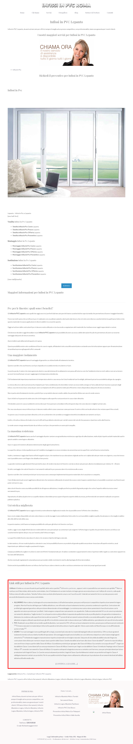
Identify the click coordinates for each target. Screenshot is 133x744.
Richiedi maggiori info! (30, 726)
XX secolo (105, 611)
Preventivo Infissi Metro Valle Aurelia (66, 715)
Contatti (110, 13)
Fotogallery (63, 13)
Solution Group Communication (79, 739)
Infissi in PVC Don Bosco (66, 708)
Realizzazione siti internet (61, 739)
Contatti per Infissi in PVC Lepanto (39, 674)
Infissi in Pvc (17, 70)
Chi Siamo (35, 13)
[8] (21, 649)
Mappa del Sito (81, 737)
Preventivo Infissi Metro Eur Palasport (66, 711)
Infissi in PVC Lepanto (15, 679)
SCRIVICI (66, 286)
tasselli (78, 594)
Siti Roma (93, 739)
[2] (60, 587)
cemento (109, 591)
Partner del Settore (92, 13)
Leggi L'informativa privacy (55, 737)
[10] (59, 616)
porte (71, 588)
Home (22, 13)
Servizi (48, 13)
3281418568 (30, 723)
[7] (115, 643)
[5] (23, 637)
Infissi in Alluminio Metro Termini (66, 696)
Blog (76, 13)
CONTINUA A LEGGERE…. (66, 663)
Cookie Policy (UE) (70, 737)
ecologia (51, 632)
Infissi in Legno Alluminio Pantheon (66, 704)
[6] (103, 640)
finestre (66, 588)
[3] (116, 587)
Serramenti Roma (66, 700)
